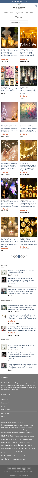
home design (31, 436)
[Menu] (2, 6)
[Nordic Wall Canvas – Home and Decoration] (19, 6)
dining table (16, 432)
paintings (3, 452)
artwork (9, 422)
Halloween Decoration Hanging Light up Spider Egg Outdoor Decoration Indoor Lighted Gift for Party (28, 91)
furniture (23, 432)
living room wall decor (28, 448)
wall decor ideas (20, 459)
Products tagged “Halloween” (21, 12)
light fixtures (22, 442)
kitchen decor (5, 442)
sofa (13, 452)
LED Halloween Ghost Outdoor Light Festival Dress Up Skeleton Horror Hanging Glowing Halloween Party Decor (9, 204)
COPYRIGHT (5, 413)
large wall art (16, 442)
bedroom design (18, 425)
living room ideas (16, 448)
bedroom (20, 422)
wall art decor (8, 455)
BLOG (3, 417)
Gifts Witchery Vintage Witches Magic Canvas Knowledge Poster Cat (9, 90)
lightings (5, 445)
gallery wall (30, 432)
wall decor (6, 459)
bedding (14, 422)
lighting (28, 442)
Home (5, 12)
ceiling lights (29, 427)
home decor (7, 435)
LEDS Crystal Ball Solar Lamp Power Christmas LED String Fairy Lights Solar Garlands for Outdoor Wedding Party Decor (28, 242)
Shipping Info (5, 403)
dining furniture (18, 430)
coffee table (4, 430)
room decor (8, 452)
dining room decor (6, 432)
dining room (26, 430)
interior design (27, 439)
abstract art (4, 422)
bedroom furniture (29, 425)
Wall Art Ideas (31, 456)
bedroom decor (7, 425)
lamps (10, 442)
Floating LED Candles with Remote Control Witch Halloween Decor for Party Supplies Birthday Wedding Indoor (27, 54)
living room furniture (6, 448)
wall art (19, 451)
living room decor (26, 445)
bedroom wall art (5, 427)
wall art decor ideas (21, 456)
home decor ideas (21, 436)
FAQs (3, 406)
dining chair (11, 430)
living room (13, 445)
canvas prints (22, 427)
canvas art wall (14, 427)
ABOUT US (4, 399)
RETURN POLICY (6, 410)
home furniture (8, 439)
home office (19, 439)
